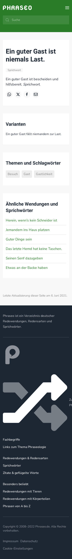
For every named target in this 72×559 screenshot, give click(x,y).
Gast (27, 174)
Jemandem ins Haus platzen (28, 229)
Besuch (13, 174)
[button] (67, 7)
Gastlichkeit (44, 174)
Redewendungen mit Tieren (22, 491)
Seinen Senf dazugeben (24, 258)
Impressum (10, 541)
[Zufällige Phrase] (36, 402)
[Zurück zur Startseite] (17, 7)
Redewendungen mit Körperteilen (26, 499)
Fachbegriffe (11, 440)
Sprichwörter (12, 465)
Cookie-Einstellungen (18, 548)
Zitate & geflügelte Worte (21, 473)
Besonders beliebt (15, 484)
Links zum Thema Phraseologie (24, 447)
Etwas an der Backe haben (27, 267)
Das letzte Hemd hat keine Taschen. (34, 248)
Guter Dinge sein (19, 239)
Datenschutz (29, 541)
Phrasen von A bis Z (16, 506)
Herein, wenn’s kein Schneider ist (31, 220)
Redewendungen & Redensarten (25, 458)
